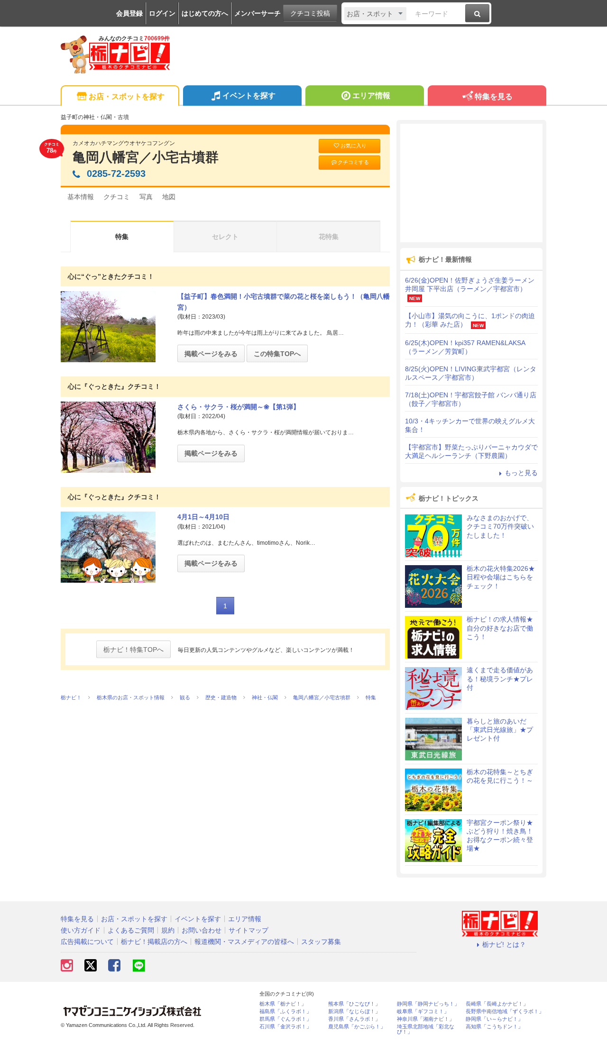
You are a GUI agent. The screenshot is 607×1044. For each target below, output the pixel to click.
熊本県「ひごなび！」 (354, 1004)
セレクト (225, 236)
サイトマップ (248, 930)
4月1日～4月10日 (203, 517)
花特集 (329, 236)
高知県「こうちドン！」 (494, 1026)
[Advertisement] (471, 183)
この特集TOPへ (277, 353)
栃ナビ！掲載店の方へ (154, 941)
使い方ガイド (81, 930)
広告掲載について (87, 941)
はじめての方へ (205, 13)
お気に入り (353, 145)
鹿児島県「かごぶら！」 (357, 1026)
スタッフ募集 (321, 941)
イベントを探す (249, 96)
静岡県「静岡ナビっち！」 (428, 1004)
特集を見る (494, 96)
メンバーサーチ (257, 13)
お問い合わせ (201, 930)
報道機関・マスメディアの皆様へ (244, 941)
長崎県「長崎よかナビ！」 (497, 1004)
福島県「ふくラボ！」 (285, 1011)
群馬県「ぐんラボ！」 (285, 1019)
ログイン (162, 13)
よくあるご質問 (131, 930)
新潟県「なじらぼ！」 (354, 1011)
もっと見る (521, 472)
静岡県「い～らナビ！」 (494, 1019)
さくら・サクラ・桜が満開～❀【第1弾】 (238, 407)
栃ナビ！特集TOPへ (133, 649)
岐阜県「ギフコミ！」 (423, 1011)
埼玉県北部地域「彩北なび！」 (425, 1029)
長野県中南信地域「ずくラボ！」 (505, 1011)
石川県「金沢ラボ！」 (285, 1026)
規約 (168, 930)
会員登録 (129, 13)
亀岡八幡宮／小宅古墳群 (146, 157)
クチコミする (353, 162)
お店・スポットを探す (127, 96)
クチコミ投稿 (310, 13)
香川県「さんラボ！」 (354, 1019)
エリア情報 (371, 96)
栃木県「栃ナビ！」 (282, 1004)
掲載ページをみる (211, 353)
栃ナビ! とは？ (504, 944)
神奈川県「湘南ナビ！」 (425, 1019)
